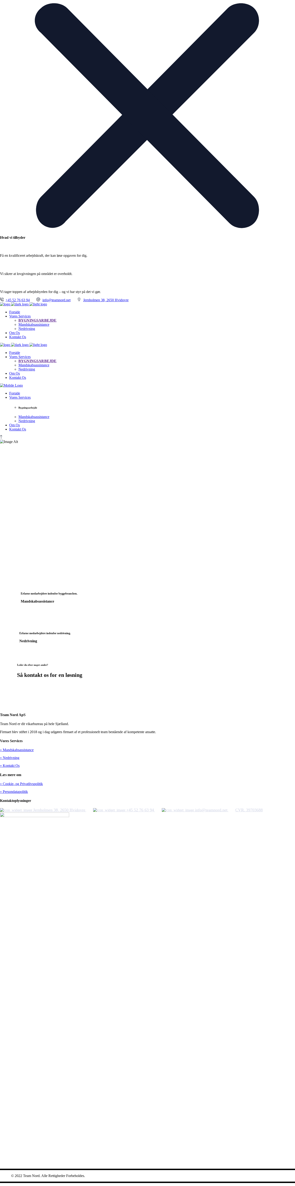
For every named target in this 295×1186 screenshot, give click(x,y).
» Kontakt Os (10, 766)
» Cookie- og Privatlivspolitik (21, 784)
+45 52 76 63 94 (18, 300)
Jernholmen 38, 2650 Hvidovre (106, 300)
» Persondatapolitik (14, 792)
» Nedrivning (9, 758)
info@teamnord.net (56, 300)
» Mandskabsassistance (17, 750)
